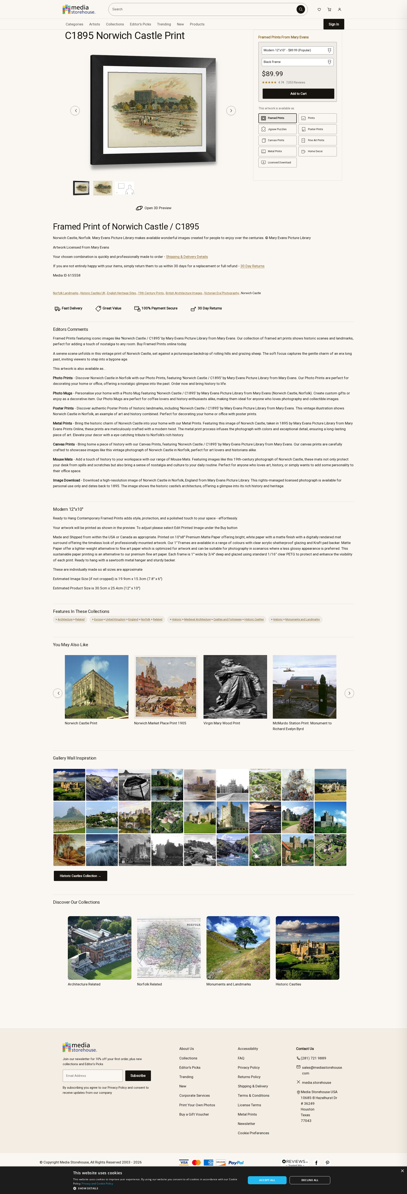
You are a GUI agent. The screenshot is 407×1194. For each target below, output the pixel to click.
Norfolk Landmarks (65, 293)
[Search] (301, 9)
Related (80, 619)
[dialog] (203, 1180)
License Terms (249, 1105)
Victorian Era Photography (221, 293)
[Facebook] (316, 1165)
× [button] (402, 1171)
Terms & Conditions (253, 1095)
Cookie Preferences (253, 1133)
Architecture (65, 619)
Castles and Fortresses (227, 619)
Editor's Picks (140, 24)
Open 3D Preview (157, 208)
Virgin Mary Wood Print (222, 723)
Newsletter (246, 1124)
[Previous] (75, 110)
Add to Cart (298, 94)
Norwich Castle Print (81, 723)
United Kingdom (115, 619)
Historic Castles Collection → (80, 876)
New (180, 24)
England (133, 619)
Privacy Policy (249, 1067)
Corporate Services (194, 1095)
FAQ (241, 1058)
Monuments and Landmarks (302, 619)
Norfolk (145, 619)
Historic (176, 619)
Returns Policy (249, 1077)
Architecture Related (84, 984)
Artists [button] (94, 24)
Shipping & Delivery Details (187, 257)
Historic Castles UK (92, 293)
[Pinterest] (327, 1165)
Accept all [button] (267, 1180)
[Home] (82, 9)
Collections (115, 24)
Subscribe (138, 1076)
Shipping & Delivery (253, 1086)
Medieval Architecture (197, 619)
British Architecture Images (184, 293)
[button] (157, 1188)
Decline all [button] (310, 1180)
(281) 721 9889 (313, 1058)
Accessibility (248, 1048)
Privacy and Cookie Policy (97, 1183)
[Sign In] (339, 9)
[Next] (231, 110)
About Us (186, 1048)
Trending (164, 24)
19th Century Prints (151, 293)
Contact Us (305, 1048)
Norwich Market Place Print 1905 (160, 723)
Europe (98, 619)
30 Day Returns (252, 266)
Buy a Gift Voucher (194, 1114)
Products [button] (197, 24)
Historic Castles (254, 619)
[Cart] (329, 9)
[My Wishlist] (319, 9)
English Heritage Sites (121, 293)
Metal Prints (247, 1114)
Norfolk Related (149, 984)
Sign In (334, 24)
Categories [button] (74, 24)
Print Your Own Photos (197, 1105)
